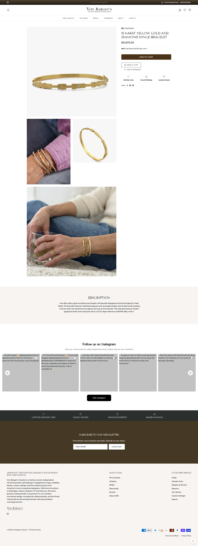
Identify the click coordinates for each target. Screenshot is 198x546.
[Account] (179, 10)
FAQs (174, 478)
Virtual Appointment (171, 2)
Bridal (111, 485)
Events (112, 492)
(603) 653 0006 (185, 2)
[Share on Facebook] (130, 85)
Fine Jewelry (114, 478)
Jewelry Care (177, 481)
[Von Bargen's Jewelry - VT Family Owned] (99, 10)
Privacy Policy (186, 536)
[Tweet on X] (127, 85)
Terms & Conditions (172, 536)
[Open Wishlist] (185, 10)
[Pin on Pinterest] (133, 85)
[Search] (8, 10)
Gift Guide (99, 2)
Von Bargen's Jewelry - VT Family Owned (26, 530)
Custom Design (178, 496)
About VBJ (114, 496)
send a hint (132, 65)
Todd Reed (129, 28)
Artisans (112, 481)
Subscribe (117, 447)
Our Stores (176, 492)
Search (175, 499)
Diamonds (113, 488)
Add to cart (146, 57)
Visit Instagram (99, 398)
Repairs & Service (179, 485)
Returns (175, 488)
